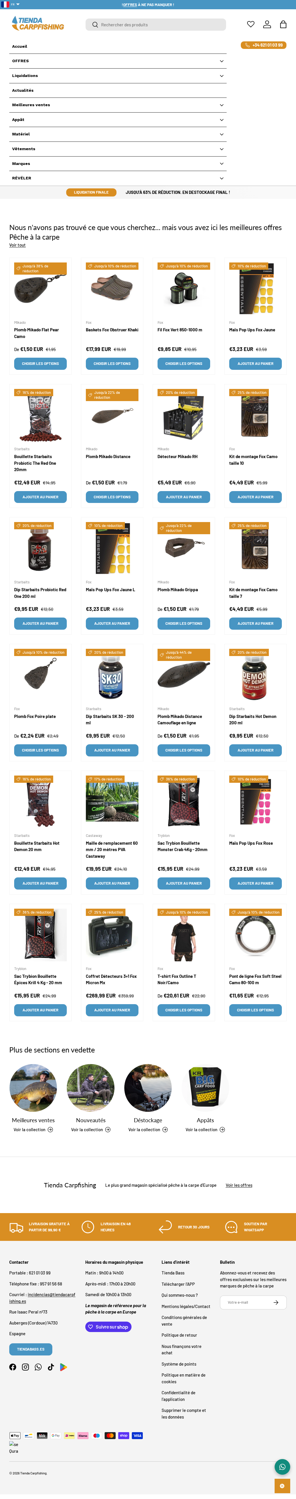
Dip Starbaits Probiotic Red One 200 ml (40, 593)
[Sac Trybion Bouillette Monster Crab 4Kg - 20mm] (184, 802)
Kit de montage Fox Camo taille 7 (253, 593)
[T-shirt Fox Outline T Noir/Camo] (184, 935)
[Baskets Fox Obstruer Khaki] (112, 288)
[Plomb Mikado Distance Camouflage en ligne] (184, 675)
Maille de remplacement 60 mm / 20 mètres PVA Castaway (112, 849)
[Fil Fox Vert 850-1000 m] (184, 288)
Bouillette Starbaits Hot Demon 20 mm (37, 846)
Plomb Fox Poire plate (35, 716)
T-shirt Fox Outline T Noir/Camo (177, 979)
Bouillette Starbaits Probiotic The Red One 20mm (35, 463)
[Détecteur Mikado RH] (184, 415)
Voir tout (17, 244)
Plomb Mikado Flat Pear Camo (36, 333)
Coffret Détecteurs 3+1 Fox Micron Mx (111, 979)
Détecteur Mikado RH (177, 456)
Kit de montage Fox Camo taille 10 (253, 460)
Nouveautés (91, 1120)
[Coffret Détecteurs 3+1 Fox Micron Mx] (112, 935)
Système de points (179, 1363)
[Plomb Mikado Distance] (112, 415)
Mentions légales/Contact (186, 1306)
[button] (283, 24)
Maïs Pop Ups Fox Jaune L (110, 589)
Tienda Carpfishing (33, 1473)
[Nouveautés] (90, 1088)
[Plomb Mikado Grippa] (184, 548)
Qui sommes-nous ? (180, 1295)
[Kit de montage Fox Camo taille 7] (255, 548)
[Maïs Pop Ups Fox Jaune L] (112, 548)
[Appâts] (205, 1088)
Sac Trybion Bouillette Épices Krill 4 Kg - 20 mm (38, 979)
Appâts (205, 1120)
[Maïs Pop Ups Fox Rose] (255, 802)
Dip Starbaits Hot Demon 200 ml (252, 719)
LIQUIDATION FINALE (91, 192)
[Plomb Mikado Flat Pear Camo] (40, 288)
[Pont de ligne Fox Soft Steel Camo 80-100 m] (255, 935)
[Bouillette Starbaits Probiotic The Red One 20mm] (40, 415)
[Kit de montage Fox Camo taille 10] (255, 415)
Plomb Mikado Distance (108, 456)
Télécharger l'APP (178, 1284)
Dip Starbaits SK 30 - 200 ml (110, 719)
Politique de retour (179, 1335)
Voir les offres (239, 1185)
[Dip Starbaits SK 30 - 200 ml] (112, 675)
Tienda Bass (173, 1272)
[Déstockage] (148, 1088)
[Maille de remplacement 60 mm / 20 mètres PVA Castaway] (112, 802)
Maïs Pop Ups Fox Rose (251, 843)
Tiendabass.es (31, 1349)
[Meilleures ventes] (33, 1088)
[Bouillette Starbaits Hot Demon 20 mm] (40, 802)
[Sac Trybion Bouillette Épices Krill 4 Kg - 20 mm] (40, 935)
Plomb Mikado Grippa (178, 589)
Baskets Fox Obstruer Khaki (112, 329)
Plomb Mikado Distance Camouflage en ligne (180, 719)
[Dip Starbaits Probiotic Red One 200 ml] (40, 548)
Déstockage (148, 1120)
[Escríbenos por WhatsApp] (282, 1467)
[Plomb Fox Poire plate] (40, 675)
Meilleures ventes (33, 1120)
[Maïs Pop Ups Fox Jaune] (255, 288)
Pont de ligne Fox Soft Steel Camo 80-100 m (255, 979)
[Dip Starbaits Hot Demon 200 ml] (255, 675)
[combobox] (156, 25)
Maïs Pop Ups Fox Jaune (252, 329)
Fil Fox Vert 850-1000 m (180, 329)
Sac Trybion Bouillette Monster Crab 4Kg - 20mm (183, 846)
